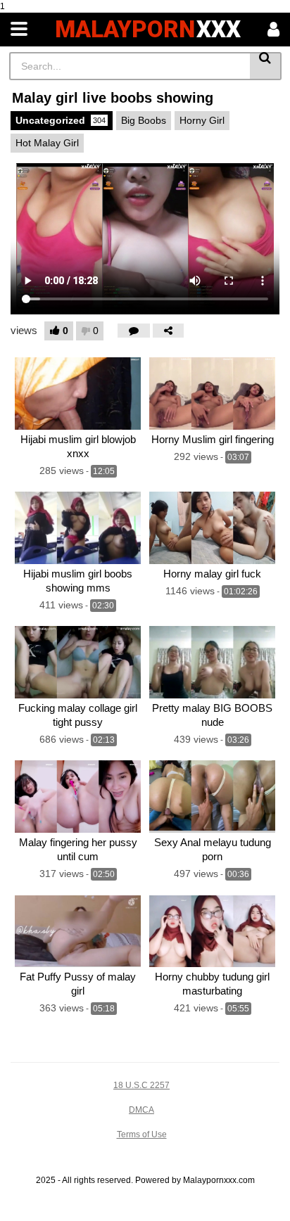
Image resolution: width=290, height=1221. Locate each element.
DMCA (141, 1110)
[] (266, 66)
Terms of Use (142, 1134)
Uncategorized (60, 120)
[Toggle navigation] (19, 29)
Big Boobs (143, 120)
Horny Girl (202, 120)
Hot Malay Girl (47, 142)
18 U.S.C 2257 (141, 1085)
